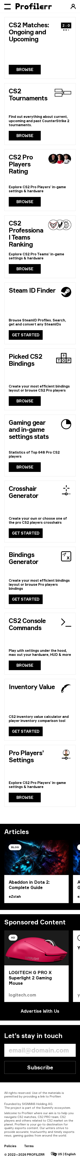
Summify (48, 1107)
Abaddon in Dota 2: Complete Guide (29, 884)
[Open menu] (7, 6)
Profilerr (55, 1096)
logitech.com (22, 995)
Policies (10, 1146)
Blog (15, 847)
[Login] (73, 6)
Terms (29, 1146)
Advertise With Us (40, 1011)
